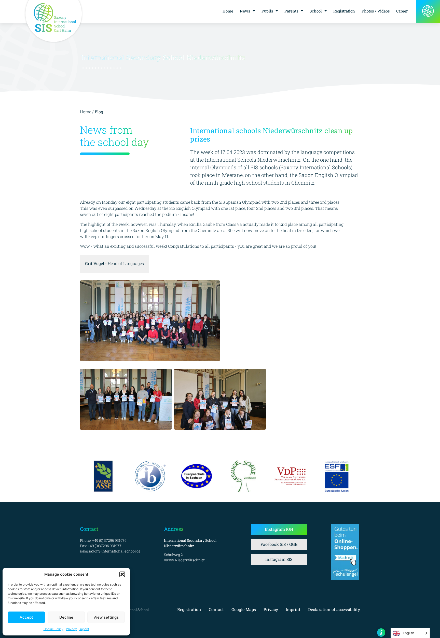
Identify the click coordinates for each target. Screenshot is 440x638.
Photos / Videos (376, 10)
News (245, 10)
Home (228, 10)
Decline (66, 617)
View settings (106, 617)
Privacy (71, 629)
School (316, 10)
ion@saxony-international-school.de (110, 551)
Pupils (267, 10)
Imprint (84, 629)
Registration (344, 10)
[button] (122, 574)
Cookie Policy (53, 629)
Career (402, 10)
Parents (291, 10)
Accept (26, 617)
